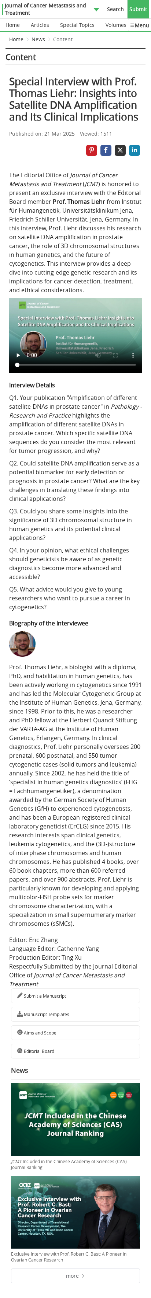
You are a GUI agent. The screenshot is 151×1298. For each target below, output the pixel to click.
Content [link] (63, 39)
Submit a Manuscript (44, 996)
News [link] (38, 39)
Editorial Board (38, 1051)
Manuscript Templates (46, 1014)
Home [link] (16, 39)
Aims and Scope (39, 1033)
